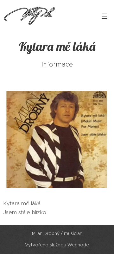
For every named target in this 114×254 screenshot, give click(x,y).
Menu (104, 16)
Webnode (78, 245)
